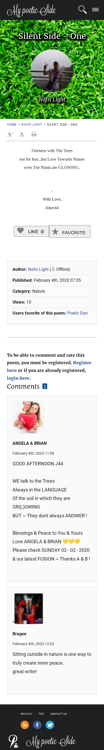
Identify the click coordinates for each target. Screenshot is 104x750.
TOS (41, 714)
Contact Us (58, 714)
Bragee (19, 633)
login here (18, 378)
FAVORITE (73, 232)
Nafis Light (31, 124)
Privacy (26, 714)
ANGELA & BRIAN (30, 443)
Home (12, 124)
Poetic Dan (77, 313)
